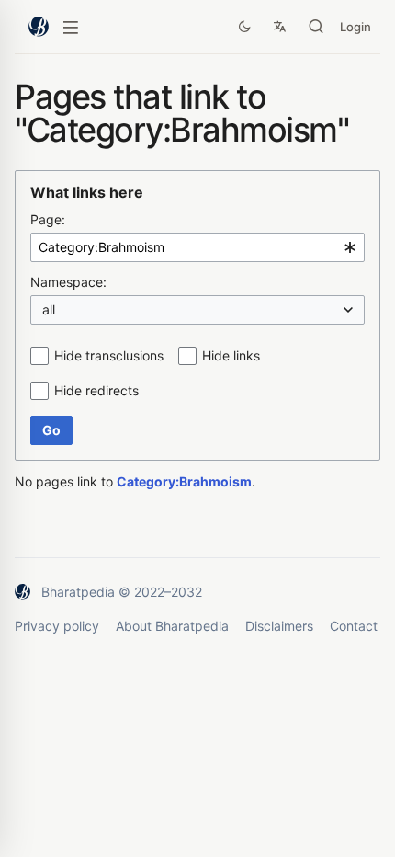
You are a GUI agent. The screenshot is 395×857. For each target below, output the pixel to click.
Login (355, 26)
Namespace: (68, 282)
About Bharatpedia (172, 626)
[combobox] (197, 247)
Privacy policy (57, 626)
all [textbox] (48, 309)
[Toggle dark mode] (244, 27)
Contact (354, 626)
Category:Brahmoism (184, 481)
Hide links (231, 355)
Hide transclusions (109, 355)
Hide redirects (96, 390)
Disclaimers (279, 626)
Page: (47, 219)
